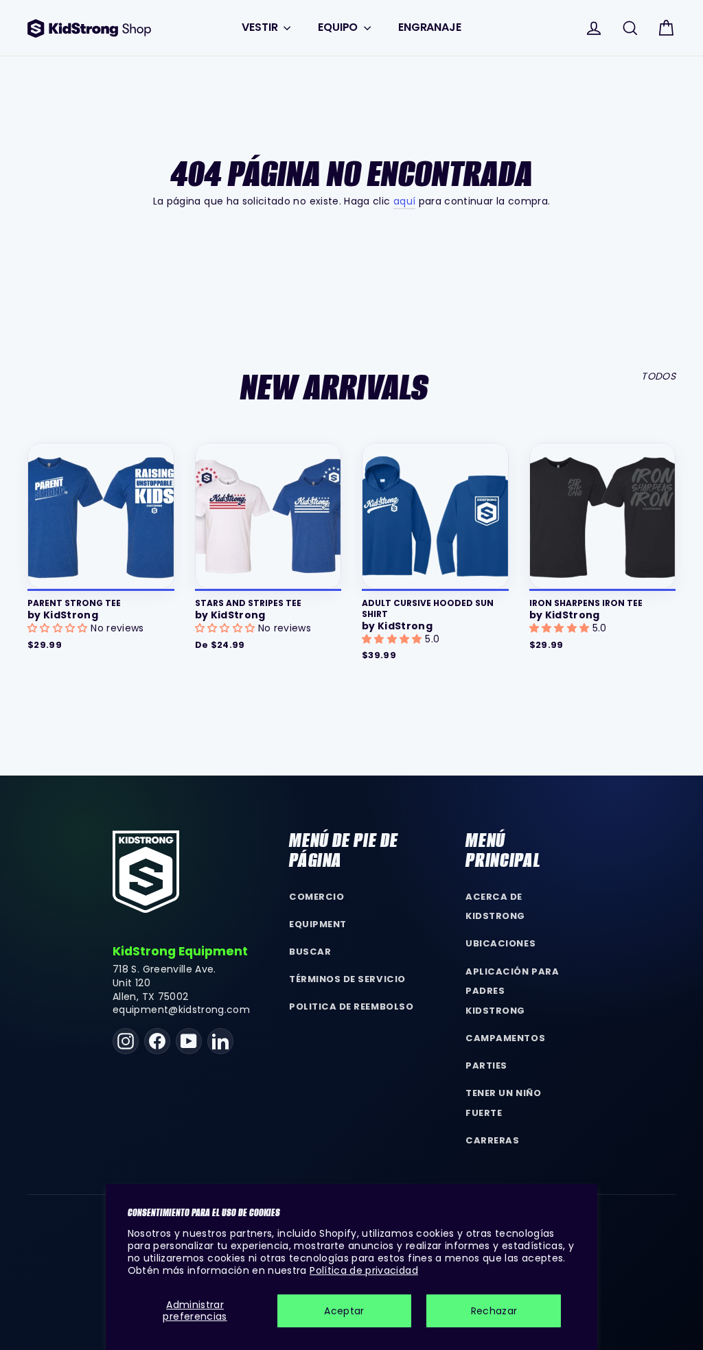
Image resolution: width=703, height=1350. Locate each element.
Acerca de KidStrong (495, 906)
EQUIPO (339, 27)
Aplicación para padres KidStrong (512, 991)
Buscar (310, 951)
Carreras (492, 1140)
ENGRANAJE (429, 27)
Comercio (316, 896)
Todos (658, 376)
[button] (59, 628)
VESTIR (261, 27)
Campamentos (505, 1038)
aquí (404, 201)
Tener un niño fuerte (503, 1102)
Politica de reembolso (351, 1006)
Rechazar (494, 1311)
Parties (486, 1065)
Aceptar (344, 1311)
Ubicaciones (500, 943)
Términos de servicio (347, 979)
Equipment (318, 924)
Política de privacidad (364, 1270)
